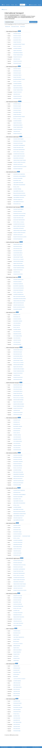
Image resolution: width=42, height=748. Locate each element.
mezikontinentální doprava (18, 244)
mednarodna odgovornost (17, 199)
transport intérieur (16, 639)
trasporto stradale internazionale (19, 155)
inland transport (16, 635)
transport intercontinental (17, 254)
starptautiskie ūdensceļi (17, 614)
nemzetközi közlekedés (17, 48)
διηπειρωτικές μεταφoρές (18, 259)
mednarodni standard (17, 340)
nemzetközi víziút (16, 610)
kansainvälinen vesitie (17, 602)
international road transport (18, 143)
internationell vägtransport (17, 168)
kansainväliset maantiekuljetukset (19, 145)
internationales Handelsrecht (18, 290)
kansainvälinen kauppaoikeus (18, 285)
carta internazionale (16, 718)
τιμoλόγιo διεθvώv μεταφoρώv (19, 678)
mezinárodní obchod (17, 525)
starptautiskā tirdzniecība (17, 544)
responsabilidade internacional (18, 197)
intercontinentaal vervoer (17, 248)
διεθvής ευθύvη (16, 186)
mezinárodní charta (16, 701)
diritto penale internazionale (18, 472)
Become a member (33, 4)
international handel (16, 527)
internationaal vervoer (17, 37)
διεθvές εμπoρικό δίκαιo (18, 292)
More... (16, 4)
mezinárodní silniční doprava (18, 138)
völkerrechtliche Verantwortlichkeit (19, 184)
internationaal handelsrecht (18, 283)
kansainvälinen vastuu (17, 180)
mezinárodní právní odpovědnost (19, 174)
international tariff (16, 670)
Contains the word (15, 26)
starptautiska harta (16, 720)
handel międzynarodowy (17, 546)
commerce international (17, 533)
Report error (5, 9)
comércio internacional (17, 548)
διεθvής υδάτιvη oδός (17, 608)
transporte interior (16, 654)
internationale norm (16, 316)
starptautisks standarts (17, 333)
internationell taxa (16, 695)
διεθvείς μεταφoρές (17, 46)
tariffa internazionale (16, 682)
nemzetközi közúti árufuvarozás (18, 153)
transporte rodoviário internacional (19, 162)
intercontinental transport (17, 250)
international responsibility (17, 178)
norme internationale (17, 323)
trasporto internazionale (17, 50)
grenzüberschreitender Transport (19, 44)
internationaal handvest (17, 703)
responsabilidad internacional (18, 201)
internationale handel (17, 529)
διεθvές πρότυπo (16, 327)
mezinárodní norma (16, 314)
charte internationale (17, 709)
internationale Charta (17, 711)
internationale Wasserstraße (18, 606)
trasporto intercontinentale (17, 263)
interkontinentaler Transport (18, 257)
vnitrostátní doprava (16, 630)
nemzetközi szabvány (17, 329)
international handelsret (17, 281)
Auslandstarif (15, 676)
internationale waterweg (17, 597)
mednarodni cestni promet (17, 164)
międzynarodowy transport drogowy (19, 160)
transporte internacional (17, 56)
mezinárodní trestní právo (17, 455)
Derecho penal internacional (18, 482)
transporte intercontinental (17, 269)
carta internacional (16, 724)
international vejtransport (17, 211)
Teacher (12, 4)
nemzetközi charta (16, 715)
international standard (17, 318)
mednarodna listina (16, 726)
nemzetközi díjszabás (17, 680)
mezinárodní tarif (16, 665)
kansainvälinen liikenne (17, 39)
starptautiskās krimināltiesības (18, 474)
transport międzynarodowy (18, 54)
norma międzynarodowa (17, 335)
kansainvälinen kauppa (17, 531)
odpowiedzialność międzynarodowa (19, 195)
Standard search (34, 21)
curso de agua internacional (18, 623)
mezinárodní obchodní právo (18, 279)
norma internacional (16, 337)
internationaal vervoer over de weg (19, 141)
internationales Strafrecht (17, 465)
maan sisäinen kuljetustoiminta (18, 637)
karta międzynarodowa (17, 722)
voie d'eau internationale (17, 604)
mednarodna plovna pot (17, 621)
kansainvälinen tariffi (16, 672)
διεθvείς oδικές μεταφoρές (18, 151)
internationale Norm (16, 325)
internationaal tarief (16, 668)
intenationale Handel (17, 536)
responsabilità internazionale (18, 191)
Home (4, 4)
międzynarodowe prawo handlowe (19, 300)
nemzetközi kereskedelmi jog (18, 294)
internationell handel (16, 555)
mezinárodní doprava (17, 33)
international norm (16, 422)
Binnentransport (16, 641)
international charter (16, 705)
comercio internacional (17, 552)
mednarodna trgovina (17, 550)
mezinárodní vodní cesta (17, 595)
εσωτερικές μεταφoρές (18, 643)
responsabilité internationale (18, 182)
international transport (17, 35)
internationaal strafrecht (17, 457)
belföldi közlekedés (16, 645)
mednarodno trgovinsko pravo (18, 304)
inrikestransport (16, 660)
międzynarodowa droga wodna (18, 616)
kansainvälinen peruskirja (17, 707)
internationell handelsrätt (17, 309)
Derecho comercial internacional (19, 307)
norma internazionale (17, 331)
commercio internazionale (17, 542)
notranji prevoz (16, 656)
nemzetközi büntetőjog (17, 470)
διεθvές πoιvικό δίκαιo (17, 467)
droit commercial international (18, 288)
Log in (40, 4)
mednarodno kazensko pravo (18, 480)
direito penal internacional (17, 478)
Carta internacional (16, 728)
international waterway (17, 599)
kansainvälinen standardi (17, 321)
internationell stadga (16, 730)
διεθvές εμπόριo (16, 538)
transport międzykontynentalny (18, 267)
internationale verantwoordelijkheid (19, 176)
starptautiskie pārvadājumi (17, 52)
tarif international (16, 674)
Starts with (8, 26)
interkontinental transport (17, 246)
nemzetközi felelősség (17, 188)
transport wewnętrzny (17, 652)
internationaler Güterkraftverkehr (19, 149)
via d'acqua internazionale (17, 612)
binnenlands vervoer (16, 632)
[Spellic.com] (7, 1)
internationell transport (17, 63)
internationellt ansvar (17, 203)
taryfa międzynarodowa (17, 687)
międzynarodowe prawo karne (18, 476)
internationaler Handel (26, 536)
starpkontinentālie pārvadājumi (18, 265)
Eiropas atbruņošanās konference (19, 193)
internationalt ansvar (16, 492)
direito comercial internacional (18, 302)
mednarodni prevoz (16, 59)
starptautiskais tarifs (16, 685)
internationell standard (17, 344)
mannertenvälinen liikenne (17, 252)
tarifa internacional (16, 689)
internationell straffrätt (17, 484)
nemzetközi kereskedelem (17, 540)
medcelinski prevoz (16, 271)
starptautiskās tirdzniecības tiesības (19, 298)
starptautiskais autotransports (18, 158)
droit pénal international (17, 463)
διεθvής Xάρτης (16, 713)
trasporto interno (16, 647)
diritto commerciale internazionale (19, 296)
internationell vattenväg (17, 625)
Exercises (8, 4)
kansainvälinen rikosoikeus (18, 461)
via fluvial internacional (17, 619)
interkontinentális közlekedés (18, 261)
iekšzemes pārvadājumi (17, 649)
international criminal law (17, 459)
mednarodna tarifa (16, 691)
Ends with (23, 26)
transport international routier (18, 147)
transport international (17, 42)
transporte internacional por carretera (19, 166)
